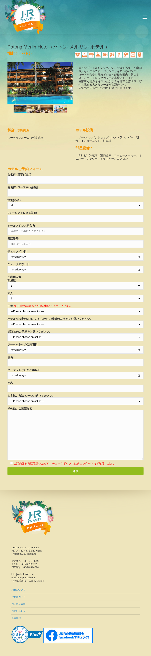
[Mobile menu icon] (144, 17)
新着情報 (16, 618)
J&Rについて (18, 589)
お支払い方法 (18, 604)
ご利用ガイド (18, 596)
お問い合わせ (18, 611)
